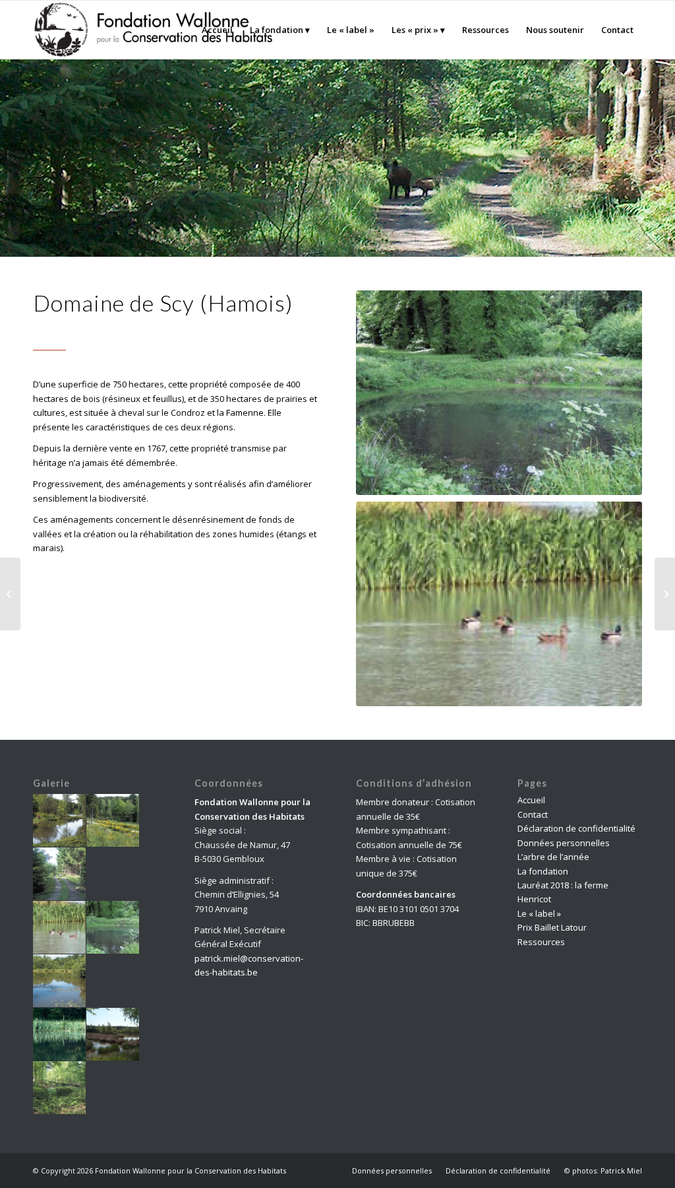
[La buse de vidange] (10, 594)
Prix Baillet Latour (552, 927)
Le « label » (539, 913)
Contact (532, 814)
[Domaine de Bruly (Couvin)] (665, 594)
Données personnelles (563, 843)
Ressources (541, 942)
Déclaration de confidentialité (576, 828)
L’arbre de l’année (553, 857)
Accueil (531, 800)
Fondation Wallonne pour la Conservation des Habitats (190, 1170)
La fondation (542, 871)
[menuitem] (217, 30)
